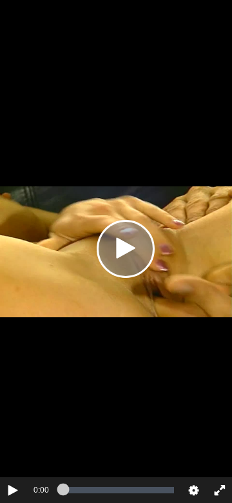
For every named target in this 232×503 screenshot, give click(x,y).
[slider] (118, 490)
